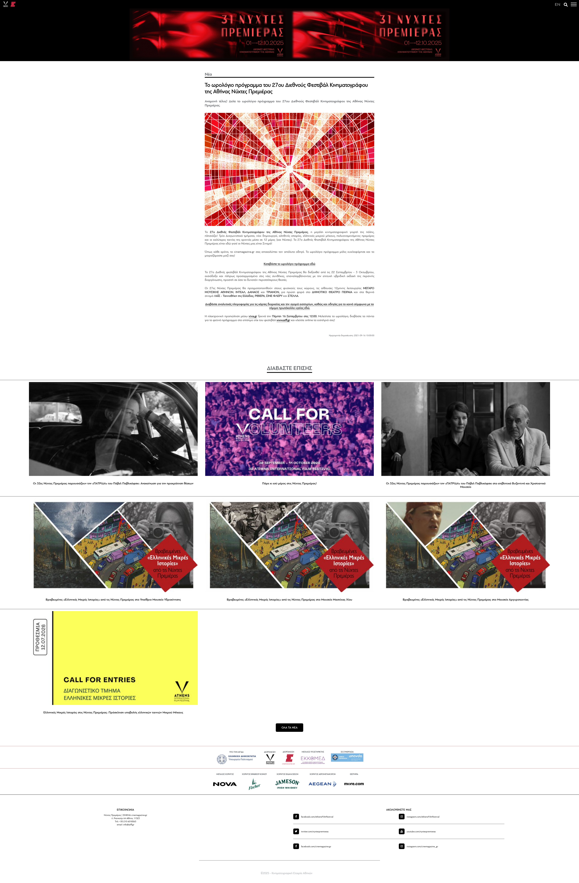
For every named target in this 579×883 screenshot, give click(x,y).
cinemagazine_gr (422, 847)
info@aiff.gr (128, 825)
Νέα (208, 74)
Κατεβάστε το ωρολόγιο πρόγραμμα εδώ (289, 264)
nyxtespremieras (315, 832)
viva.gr (253, 316)
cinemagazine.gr (316, 847)
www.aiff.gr (283, 320)
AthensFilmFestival (317, 817)
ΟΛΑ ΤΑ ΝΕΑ (289, 727)
